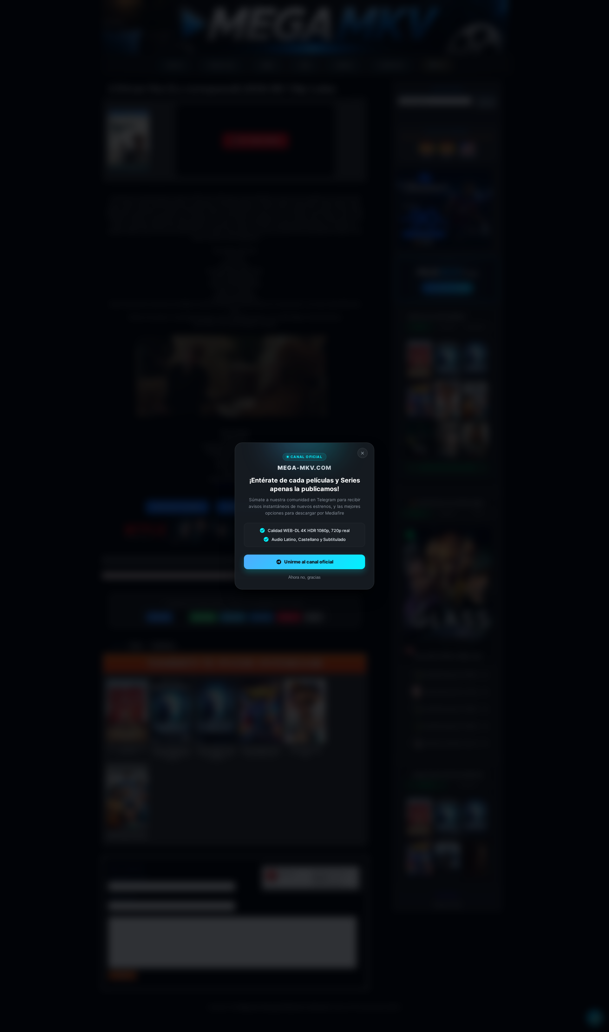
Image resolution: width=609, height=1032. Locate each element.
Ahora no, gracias (304, 577)
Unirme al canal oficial (308, 562)
